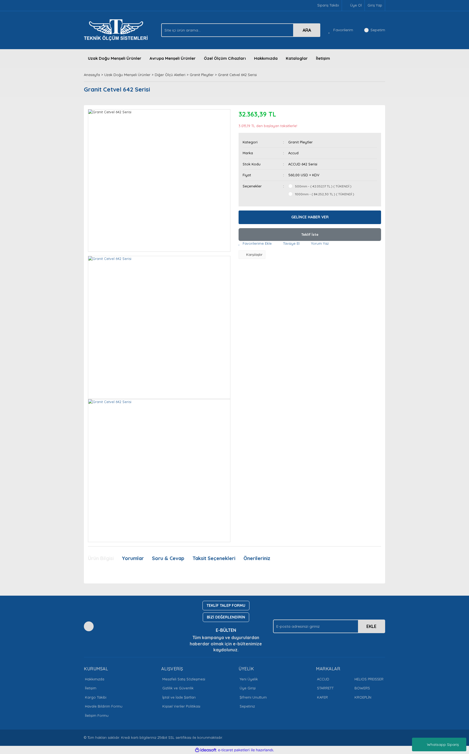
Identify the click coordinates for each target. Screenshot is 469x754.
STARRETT (325, 688)
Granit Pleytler (300, 142)
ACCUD (323, 679)
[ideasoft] (206, 750)
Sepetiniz (247, 706)
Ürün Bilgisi (101, 558)
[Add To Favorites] (255, 243)
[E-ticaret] (234, 750)
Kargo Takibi (95, 697)
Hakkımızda (266, 58)
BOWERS (362, 688)
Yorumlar (133, 558)
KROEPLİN (362, 697)
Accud (293, 153)
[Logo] (117, 29)
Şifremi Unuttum (253, 697)
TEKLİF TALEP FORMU (226, 605)
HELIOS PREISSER (369, 679)
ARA (307, 30)
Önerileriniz (256, 558)
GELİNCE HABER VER (310, 217)
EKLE (371, 626)
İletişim (323, 58)
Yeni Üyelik (249, 679)
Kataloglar (297, 58)
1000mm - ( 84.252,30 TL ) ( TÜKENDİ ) (324, 194)
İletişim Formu (97, 715)
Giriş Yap (374, 5)
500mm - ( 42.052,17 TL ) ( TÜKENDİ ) (323, 186)
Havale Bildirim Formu (103, 706)
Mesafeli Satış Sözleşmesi (183, 679)
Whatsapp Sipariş (443, 744)
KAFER (322, 697)
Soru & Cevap (168, 558)
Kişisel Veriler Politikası (181, 706)
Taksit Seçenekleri (213, 558)
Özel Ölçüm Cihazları (225, 58)
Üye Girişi (248, 688)
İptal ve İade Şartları (179, 697)
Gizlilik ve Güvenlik (178, 688)
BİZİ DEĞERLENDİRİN (226, 617)
